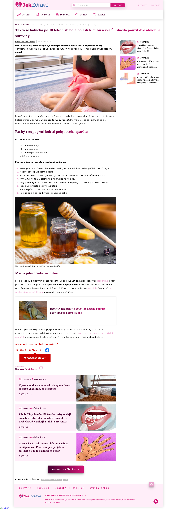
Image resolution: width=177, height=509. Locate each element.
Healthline (102, 280)
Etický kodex (100, 488)
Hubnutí (45, 15)
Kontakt (25, 488)
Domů (17, 25)
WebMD (92, 288)
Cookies (78, 488)
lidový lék (57, 479)
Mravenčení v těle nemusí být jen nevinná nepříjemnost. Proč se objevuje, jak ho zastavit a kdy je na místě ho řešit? (43, 447)
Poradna (65, 15)
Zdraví (101, 15)
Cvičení (26, 15)
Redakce (43, 488)
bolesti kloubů (47, 479)
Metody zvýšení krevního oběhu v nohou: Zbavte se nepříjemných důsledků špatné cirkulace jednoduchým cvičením (148, 83)
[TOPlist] (4, 508)
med (65, 479)
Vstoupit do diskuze (36, 358)
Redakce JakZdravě (25, 41)
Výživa (83, 15)
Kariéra (61, 488)
